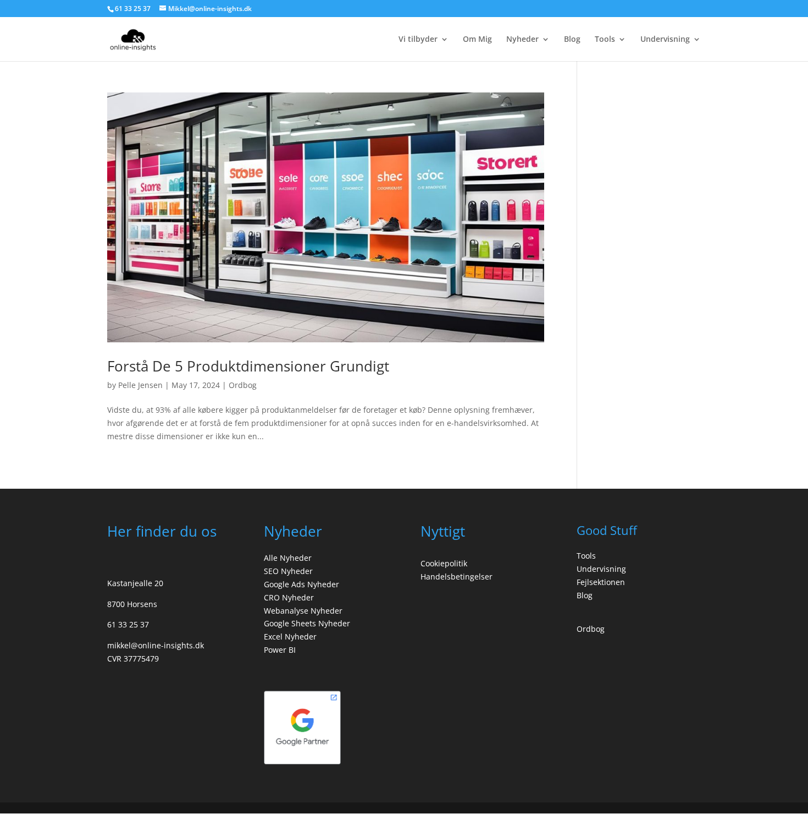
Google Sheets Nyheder (307, 623)
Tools (605, 39)
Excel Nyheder (290, 636)
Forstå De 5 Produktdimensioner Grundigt (248, 366)
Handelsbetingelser (456, 576)
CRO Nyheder (289, 597)
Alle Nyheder (288, 558)
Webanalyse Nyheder (303, 610)
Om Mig (477, 39)
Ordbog (243, 385)
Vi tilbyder (418, 39)
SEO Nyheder (288, 571)
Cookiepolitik (443, 563)
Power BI (280, 649)
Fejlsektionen (601, 582)
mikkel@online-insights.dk (155, 645)
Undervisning (665, 39)
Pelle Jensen (140, 385)
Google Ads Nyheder (301, 584)
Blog (572, 39)
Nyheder (522, 39)
